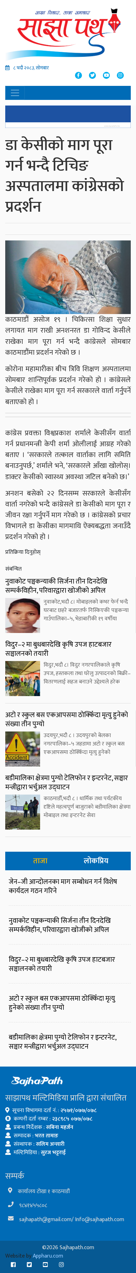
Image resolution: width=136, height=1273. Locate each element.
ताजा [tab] (40, 861)
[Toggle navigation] (15, 93)
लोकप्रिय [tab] (96, 861)
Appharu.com (48, 1256)
